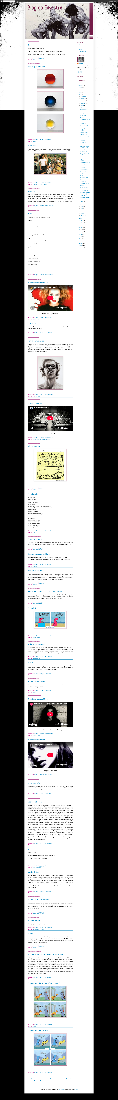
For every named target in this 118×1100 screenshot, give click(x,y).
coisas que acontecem (37, 603)
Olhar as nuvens (34, 446)
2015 (80, 229)
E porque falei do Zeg (35, 802)
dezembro (83, 96)
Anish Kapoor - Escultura (37, 66)
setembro (83, 103)
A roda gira (32, 191)
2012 (80, 236)
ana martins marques (37, 276)
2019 (80, 220)
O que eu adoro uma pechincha (39, 554)
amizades (35, 978)
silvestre (81, 63)
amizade (34, 844)
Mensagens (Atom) (38, 1080)
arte (33, 396)
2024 (80, 87)
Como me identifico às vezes (38, 1030)
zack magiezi (38, 867)
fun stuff (34, 637)
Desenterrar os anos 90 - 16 (38, 283)
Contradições (32, 608)
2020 (80, 218)
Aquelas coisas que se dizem (38, 900)
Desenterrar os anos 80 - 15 (38, 740)
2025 (80, 85)
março (82, 210)
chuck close (37, 396)
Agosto (30, 934)
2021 (80, 94)
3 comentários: (48, 673)
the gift (49, 439)
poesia (43, 276)
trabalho (38, 637)
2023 (80, 89)
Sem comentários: (49, 205)
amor (34, 59)
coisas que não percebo (37, 549)
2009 (80, 243)
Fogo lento (32, 323)
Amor (30, 849)
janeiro (82, 215)
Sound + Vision (82, 51)
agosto (34, 947)
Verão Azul (32, 146)
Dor (29, 45)
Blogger (76, 1089)
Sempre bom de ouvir (35, 403)
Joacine (30, 663)
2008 (80, 245)
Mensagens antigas (67, 1078)
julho (82, 201)
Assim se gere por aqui (36, 644)
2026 (80, 83)
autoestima (35, 206)
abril (82, 208)
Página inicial (52, 1078)
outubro (83, 100)
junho (82, 204)
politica (34, 658)
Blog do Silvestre (45, 8)
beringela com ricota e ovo (38, 334)
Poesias (30, 214)
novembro (83, 98)
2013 (80, 234)
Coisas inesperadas (35, 539)
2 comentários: (48, 182)
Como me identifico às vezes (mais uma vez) (44, 983)
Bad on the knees (34, 920)
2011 (80, 238)
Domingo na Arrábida (35, 571)
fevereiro (83, 213)
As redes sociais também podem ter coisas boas (45, 954)
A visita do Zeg (33, 872)
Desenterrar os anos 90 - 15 (38, 699)
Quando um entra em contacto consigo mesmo (45, 591)
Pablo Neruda (33, 494)
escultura (35, 141)
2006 (80, 250)
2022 (80, 92)
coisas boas (35, 184)
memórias (40, 184)
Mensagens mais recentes (34, 1078)
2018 (80, 222)
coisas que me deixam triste (38, 674)
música (45, 439)
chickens (34, 489)
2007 (80, 247)
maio (82, 206)
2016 (80, 227)
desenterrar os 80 (36, 776)
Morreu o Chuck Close (36, 341)
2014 (80, 231)
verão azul (45, 184)
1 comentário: (48, 58)
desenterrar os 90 (36, 319)
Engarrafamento (34, 783)
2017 (80, 225)
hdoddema (61, 1089)
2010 (80, 241)
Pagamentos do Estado (36, 682)
